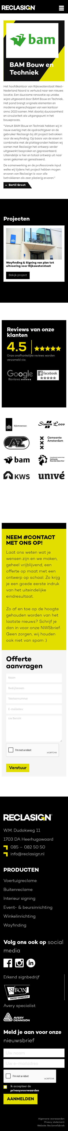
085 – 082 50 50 (27, 847)
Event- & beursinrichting (27, 908)
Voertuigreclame (20, 881)
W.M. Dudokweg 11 (21, 831)
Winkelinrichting (19, 916)
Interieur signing (19, 899)
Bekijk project (18, 275)
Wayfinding (14, 925)
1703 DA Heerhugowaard (28, 839)
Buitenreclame (18, 890)
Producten (21, 870)
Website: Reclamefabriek (51, 1126)
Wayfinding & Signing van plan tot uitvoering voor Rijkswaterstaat (30, 264)
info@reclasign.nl (27, 854)
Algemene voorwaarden (51, 1119)
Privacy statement (54, 1122)
